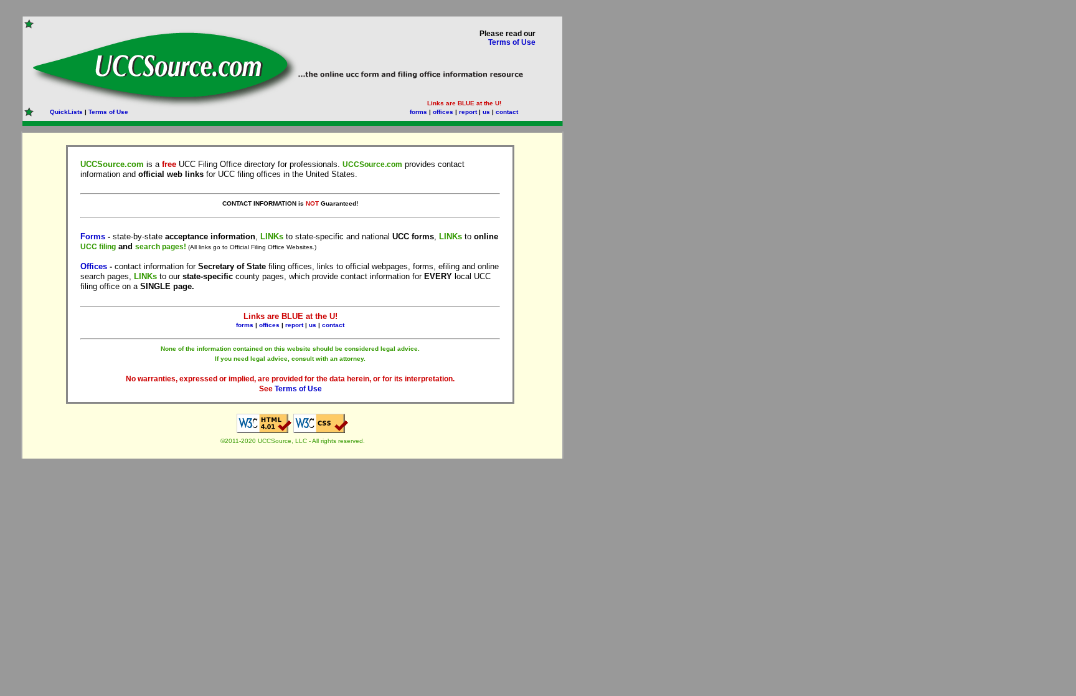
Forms (92, 236)
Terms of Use (512, 42)
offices (443, 111)
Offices (93, 266)
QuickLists (66, 111)
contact (507, 111)
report (468, 111)
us (486, 111)
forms (418, 111)
